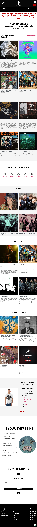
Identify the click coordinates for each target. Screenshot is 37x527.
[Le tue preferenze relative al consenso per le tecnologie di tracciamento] (35, 525)
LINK (18, 497)
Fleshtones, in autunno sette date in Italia (27, 233)
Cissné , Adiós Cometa (4, 120)
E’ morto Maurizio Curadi (5, 211)
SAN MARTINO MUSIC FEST (5, 365)
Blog (23, 8)
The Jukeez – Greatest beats (6, 151)
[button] (35, 2)
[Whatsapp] (8, 3)
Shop (17, 10)
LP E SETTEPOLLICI (27, 399)
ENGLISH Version (25, 10)
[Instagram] (4, 3)
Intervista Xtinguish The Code (25, 90)
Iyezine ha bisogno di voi (24, 365)
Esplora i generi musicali (7, 8)
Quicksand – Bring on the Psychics (7, 60)
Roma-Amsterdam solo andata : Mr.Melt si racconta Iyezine (8, 265)
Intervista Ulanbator (4, 296)
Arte (11, 10)
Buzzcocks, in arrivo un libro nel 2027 (26, 211)
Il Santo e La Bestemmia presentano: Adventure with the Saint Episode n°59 (26, 336)
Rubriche (17, 8)
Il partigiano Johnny (23, 120)
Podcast (29, 8)
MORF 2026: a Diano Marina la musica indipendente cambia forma (7, 336)
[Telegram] (6, 3)
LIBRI (25, 401)
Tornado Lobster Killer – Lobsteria (25, 60)
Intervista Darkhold (23, 296)
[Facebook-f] (2, 3)
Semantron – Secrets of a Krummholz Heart (27, 151)
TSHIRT (25, 397)
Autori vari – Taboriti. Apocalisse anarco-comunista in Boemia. (8, 91)
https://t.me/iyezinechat (18, 478)
